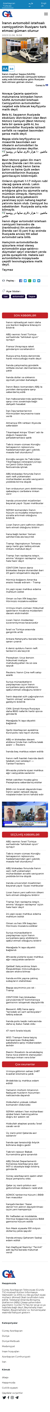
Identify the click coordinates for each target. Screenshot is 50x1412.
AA (5, 69)
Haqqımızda (8, 1382)
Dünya (5, 1336)
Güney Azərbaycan (12, 1331)
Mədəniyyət (8, 1346)
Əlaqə (5, 1377)
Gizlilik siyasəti (10, 1388)
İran (4, 1362)
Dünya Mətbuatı (11, 1341)
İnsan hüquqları (10, 1351)
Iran (6, 296)
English (43, 4)
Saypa (31, 296)
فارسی (31, 4)
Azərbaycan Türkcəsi (9, 4)
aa (11, 69)
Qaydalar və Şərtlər (12, 1393)
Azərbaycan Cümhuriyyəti (16, 1356)
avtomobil (18, 296)
